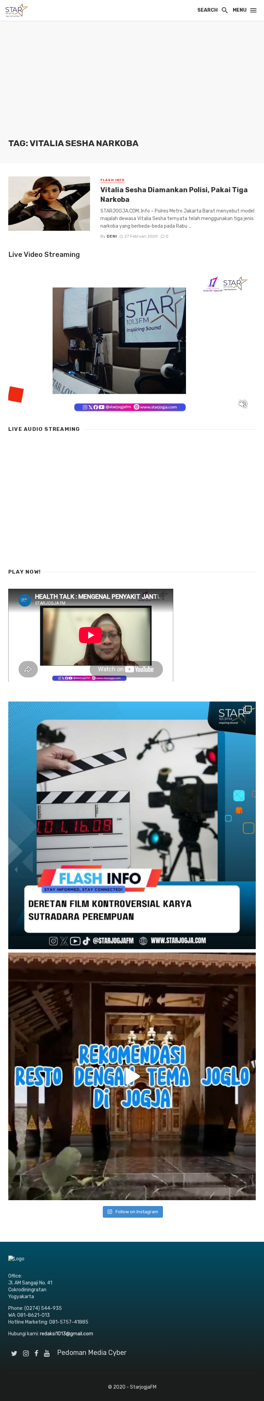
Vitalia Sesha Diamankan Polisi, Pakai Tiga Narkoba (174, 195)
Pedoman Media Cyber (92, 1352)
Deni (112, 236)
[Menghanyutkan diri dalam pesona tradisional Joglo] (132, 1076)
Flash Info (112, 180)
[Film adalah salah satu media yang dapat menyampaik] (132, 825)
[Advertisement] (132, 86)
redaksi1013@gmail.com (66, 1334)
